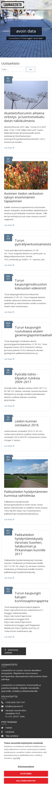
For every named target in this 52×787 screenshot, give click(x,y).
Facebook (9, 731)
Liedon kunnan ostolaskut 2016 (27, 423)
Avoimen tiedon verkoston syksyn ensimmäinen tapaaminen (23, 197)
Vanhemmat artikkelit (11, 651)
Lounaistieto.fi (14, 38)
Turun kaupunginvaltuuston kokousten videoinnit (31, 284)
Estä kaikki (25, 773)
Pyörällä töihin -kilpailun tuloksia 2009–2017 (27, 378)
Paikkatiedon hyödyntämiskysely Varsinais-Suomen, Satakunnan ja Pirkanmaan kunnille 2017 (30, 544)
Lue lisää (8, 147)
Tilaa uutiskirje (11, 735)
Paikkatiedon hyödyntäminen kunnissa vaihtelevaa (26, 493)
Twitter (8, 727)
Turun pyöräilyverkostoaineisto (33, 242)
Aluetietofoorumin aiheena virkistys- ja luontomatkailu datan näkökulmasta (24, 117)
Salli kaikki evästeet (26, 781)
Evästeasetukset (26, 766)
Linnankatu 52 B (12, 713)
